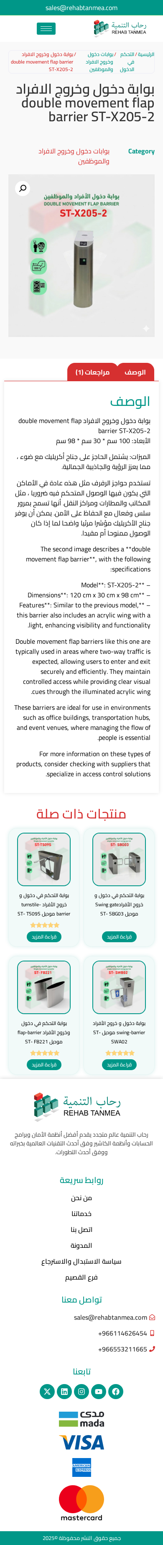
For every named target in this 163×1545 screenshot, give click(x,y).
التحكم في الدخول (127, 62)
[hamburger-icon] (46, 29)
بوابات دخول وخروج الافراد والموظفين (99, 62)
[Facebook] (115, 1391)
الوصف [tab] (135, 372)
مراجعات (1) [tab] (93, 372)
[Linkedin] (64, 1391)
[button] (22, 188)
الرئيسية (146, 55)
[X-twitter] (47, 1391)
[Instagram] (81, 1391)
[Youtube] (98, 1391)
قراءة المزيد (119, 936)
